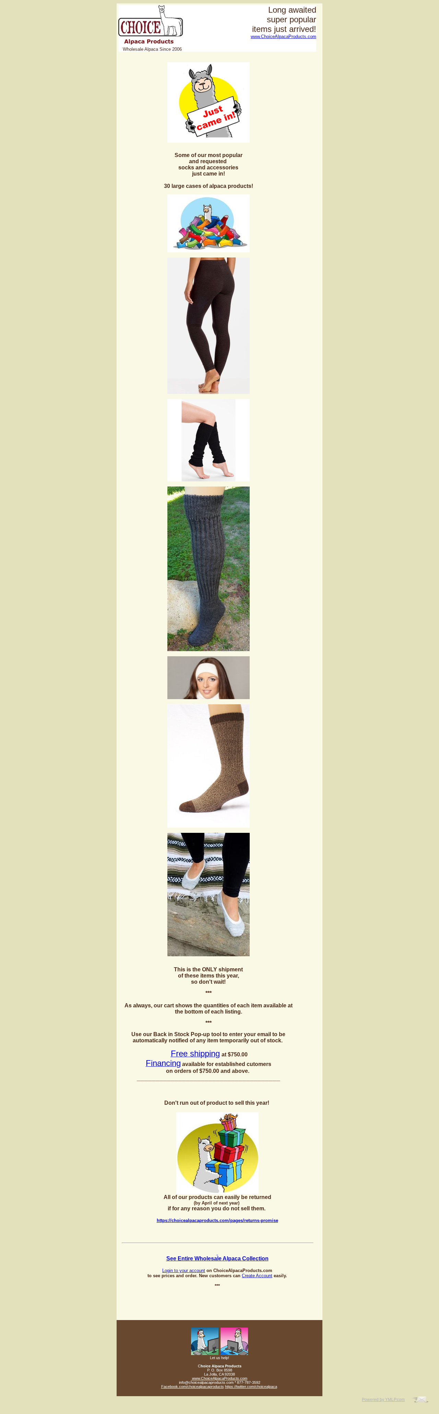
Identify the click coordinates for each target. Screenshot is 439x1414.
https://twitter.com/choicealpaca (251, 1387)
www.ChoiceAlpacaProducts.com (283, 36)
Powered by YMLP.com (383, 1399)
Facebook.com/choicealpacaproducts (192, 1387)
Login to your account (183, 1270)
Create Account (257, 1275)
